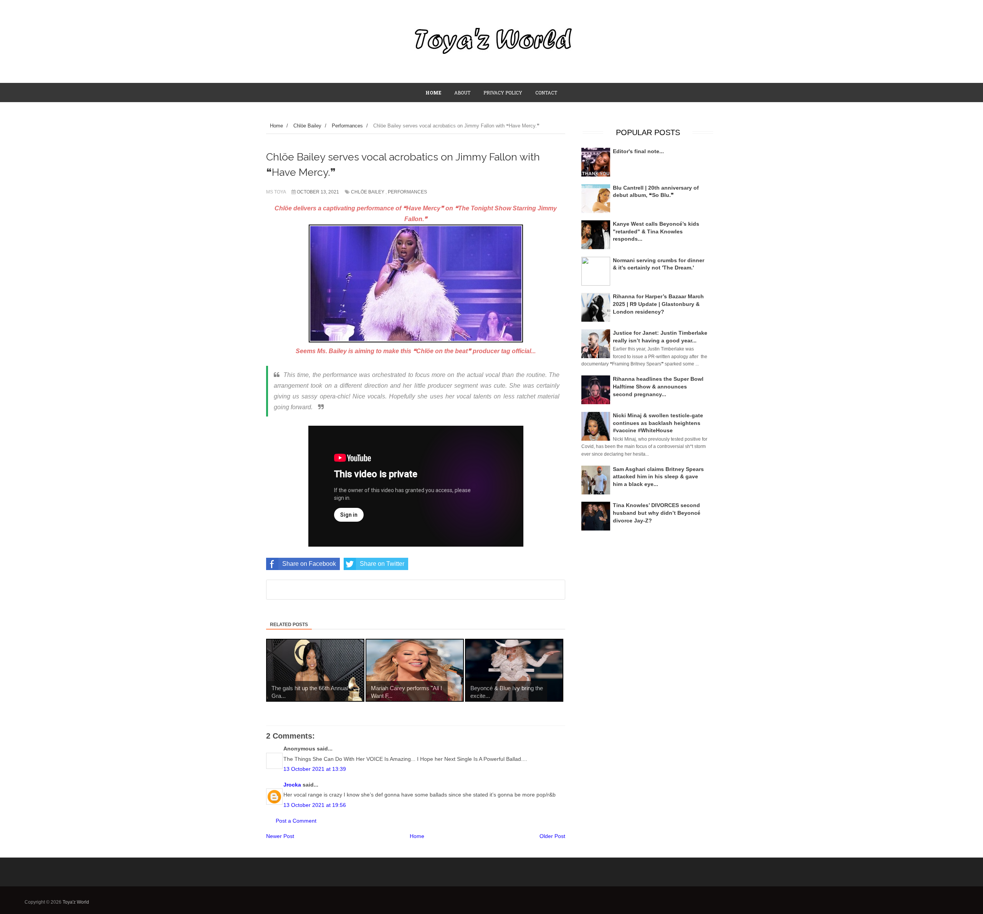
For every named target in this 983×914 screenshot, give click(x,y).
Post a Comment (296, 821)
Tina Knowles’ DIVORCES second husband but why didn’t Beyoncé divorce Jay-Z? (656, 512)
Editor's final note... (638, 151)
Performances (407, 192)
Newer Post (280, 836)
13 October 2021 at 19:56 (314, 805)
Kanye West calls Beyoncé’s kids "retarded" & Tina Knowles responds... (656, 231)
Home (417, 836)
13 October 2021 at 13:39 (314, 769)
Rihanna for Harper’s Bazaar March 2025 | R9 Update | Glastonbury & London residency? (658, 303)
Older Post (552, 836)
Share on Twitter (382, 563)
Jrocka (292, 785)
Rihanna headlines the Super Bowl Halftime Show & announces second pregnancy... (658, 386)
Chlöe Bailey (367, 192)
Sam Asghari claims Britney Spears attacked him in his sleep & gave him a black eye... (658, 476)
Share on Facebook (309, 563)
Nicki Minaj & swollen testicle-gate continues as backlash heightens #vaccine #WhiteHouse (658, 422)
